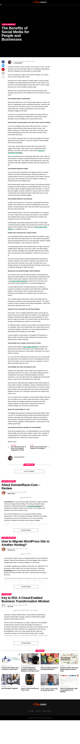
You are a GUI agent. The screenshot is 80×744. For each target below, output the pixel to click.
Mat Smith (10, 606)
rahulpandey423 (18, 63)
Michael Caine (11, 493)
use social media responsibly (18, 281)
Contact (38, 711)
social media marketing (30, 347)
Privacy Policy (46, 711)
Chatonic (31, 711)
